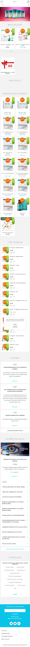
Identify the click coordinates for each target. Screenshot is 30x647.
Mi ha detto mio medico (15, 573)
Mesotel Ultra (22, 213)
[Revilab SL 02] (7, 35)
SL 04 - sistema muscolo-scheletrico (7, 153)
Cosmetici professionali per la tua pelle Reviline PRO (13, 538)
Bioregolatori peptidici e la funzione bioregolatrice (13, 502)
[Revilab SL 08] (8, 186)
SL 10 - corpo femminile (7, 213)
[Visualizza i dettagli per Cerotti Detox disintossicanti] (8, 224)
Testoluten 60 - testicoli (22, 44)
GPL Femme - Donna (22, 112)
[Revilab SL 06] (8, 165)
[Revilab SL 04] (8, 144)
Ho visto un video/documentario (15, 576)
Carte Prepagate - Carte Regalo (8, 73)
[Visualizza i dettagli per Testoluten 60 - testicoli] (22, 35)
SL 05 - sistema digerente (22, 152)
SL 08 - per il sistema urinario (7, 193)
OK (15, 324)
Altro (15, 588)
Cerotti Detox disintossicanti (7, 232)
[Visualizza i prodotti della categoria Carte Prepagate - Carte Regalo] (8, 64)
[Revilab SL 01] (8, 124)
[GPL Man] (8, 104)
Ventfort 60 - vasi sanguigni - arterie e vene (18, 300)
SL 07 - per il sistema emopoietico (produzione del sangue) (22, 174)
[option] (15, 14)
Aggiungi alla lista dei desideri (14, 252)
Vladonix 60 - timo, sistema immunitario (18, 282)
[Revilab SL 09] (22, 186)
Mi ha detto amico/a (21, 570)
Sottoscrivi (16, 616)
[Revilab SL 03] (22, 124)
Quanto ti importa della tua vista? (12, 532)
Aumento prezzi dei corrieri (15, 415)
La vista (4, 481)
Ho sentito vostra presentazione (15, 582)
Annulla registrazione (15, 618)
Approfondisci (15, 326)
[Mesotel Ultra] (22, 205)
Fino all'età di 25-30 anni (9, 543)
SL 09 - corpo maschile (22, 193)
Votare (15, 594)
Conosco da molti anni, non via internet (15, 579)
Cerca (28, 5)
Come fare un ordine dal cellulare (12, 491)
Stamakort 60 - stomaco (14, 265)
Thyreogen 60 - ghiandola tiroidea (16, 247)
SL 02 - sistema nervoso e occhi (7, 44)
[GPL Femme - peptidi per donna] (22, 104)
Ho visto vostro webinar (9, 585)
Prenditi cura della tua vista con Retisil (15, 460)
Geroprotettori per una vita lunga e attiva (14, 527)
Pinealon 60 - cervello (14, 344)
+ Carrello (11, 252)
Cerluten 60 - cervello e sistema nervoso (18, 274)
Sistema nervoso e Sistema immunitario (13, 515)
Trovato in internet (20, 567)
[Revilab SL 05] (22, 144)
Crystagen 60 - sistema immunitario (17, 335)
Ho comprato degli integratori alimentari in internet (15, 390)
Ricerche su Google (9, 567)
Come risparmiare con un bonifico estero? (15, 368)
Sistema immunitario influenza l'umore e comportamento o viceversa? (13, 521)
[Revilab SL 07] (22, 165)
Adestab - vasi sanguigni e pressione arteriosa (19, 309)
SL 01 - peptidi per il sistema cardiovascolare (7, 132)
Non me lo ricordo (21, 585)
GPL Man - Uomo (7, 112)
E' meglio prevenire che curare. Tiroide (13, 486)
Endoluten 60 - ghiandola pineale (16, 256)
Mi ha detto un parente (9, 570)
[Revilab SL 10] (8, 205)
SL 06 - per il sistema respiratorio (7, 173)
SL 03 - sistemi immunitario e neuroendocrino (22, 132)
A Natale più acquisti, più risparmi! (11, 496)
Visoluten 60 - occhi (14, 291)
